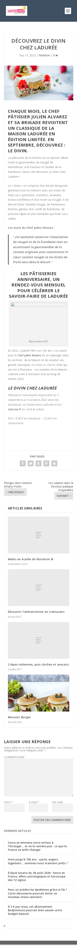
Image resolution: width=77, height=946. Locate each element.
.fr (14, 409)
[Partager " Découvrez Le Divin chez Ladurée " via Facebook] (23, 463)
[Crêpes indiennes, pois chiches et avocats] (38, 640)
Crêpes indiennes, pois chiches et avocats (38, 664)
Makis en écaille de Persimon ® (31, 559)
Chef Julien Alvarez (29, 355)
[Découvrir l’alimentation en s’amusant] (38, 587)
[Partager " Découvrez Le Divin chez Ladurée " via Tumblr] (38, 463)
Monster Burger (19, 717)
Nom (8, 802)
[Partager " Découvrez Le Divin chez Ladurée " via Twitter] (31, 463)
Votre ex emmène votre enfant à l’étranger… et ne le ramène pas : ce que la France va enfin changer (37, 846)
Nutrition (44, 55)
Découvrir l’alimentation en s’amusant (36, 612)
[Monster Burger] (38, 693)
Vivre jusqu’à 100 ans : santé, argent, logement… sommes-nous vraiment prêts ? (38, 861)
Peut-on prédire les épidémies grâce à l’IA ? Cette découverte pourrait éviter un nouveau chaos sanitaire (37, 893)
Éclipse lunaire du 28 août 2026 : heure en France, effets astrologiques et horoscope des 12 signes (36, 876)
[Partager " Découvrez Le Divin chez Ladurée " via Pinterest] (46, 463)
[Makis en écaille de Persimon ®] (38, 535)
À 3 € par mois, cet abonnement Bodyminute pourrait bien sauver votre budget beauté (35, 910)
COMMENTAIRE (14, 757)
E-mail (34, 802)
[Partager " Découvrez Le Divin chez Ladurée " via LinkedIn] (54, 463)
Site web (57, 802)
